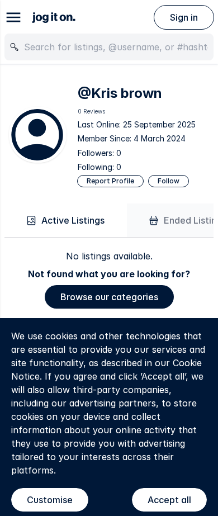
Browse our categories (109, 296)
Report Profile (110, 181)
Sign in (184, 17)
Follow (168, 181)
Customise (50, 499)
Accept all (169, 499)
